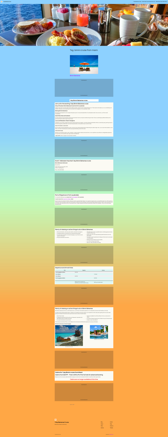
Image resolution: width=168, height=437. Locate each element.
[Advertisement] (84, 88)
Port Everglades (74, 197)
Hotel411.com (111, 434)
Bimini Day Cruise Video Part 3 (161, 1)
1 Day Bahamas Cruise (7, 1)
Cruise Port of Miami (67, 199)
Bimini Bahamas (75, 75)
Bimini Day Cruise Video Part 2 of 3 (148, 1)
